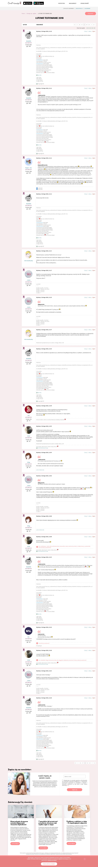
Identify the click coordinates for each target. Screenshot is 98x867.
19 (86, 24)
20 (89, 24)
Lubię (89, 31)
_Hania (28, 280)
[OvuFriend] (14, 4)
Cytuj (85, 31)
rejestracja (79, 8)
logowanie (87, 8)
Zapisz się (74, 789)
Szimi (28, 436)
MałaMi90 (28, 41)
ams (29, 415)
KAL (29, 637)
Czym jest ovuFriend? (68, 8)
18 (84, 24)
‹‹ (74, 24)
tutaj (68, 785)
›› (93, 24)
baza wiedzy (72, 3)
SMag (28, 462)
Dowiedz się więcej (52, 860)
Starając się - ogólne (31, 13)
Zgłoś (93, 31)
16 (79, 24)
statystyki (61, 3)
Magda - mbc (28, 167)
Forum (23, 13)
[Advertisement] (13, 32)
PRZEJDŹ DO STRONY (49, 864)
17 (81, 24)
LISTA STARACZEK (40, 470)
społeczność (85, 3)
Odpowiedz (90, 13)
